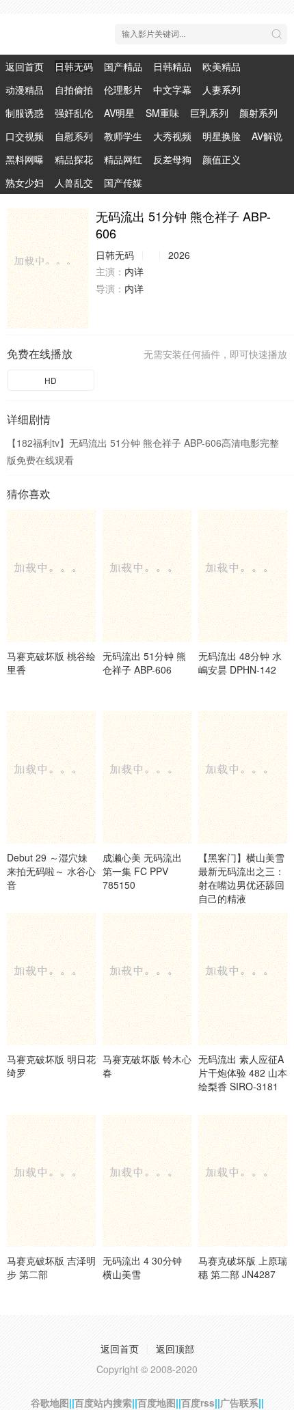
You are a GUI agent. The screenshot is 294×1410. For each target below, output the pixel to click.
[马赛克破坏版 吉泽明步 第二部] (51, 1180)
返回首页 (24, 66)
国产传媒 (123, 182)
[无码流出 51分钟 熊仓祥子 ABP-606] (48, 268)
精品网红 (123, 159)
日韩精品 (172, 66)
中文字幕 (172, 89)
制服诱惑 (24, 113)
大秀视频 (172, 136)
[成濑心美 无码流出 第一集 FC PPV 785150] (147, 777)
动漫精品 (24, 89)
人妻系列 (221, 89)
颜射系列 (258, 113)
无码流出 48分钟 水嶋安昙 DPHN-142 (240, 662)
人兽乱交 (74, 182)
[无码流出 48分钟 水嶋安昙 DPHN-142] (242, 575)
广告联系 (239, 1402)
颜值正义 (221, 159)
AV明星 (119, 113)
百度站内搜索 (103, 1402)
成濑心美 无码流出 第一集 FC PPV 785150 (142, 871)
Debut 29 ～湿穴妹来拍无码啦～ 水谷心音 (51, 871)
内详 (134, 271)
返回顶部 (175, 1348)
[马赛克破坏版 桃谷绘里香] (51, 575)
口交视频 (24, 136)
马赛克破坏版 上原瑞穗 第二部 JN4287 (242, 1267)
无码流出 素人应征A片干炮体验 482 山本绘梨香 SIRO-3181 (242, 1072)
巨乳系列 (209, 113)
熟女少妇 (24, 182)
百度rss (198, 1402)
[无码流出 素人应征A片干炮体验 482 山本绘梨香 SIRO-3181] (242, 978)
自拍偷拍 (74, 89)
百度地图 (156, 1402)
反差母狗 (172, 159)
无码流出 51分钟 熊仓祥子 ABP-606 (144, 662)
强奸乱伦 (74, 113)
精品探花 (74, 159)
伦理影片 (123, 89)
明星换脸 (221, 136)
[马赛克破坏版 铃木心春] (147, 978)
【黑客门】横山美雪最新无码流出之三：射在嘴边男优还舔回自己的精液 (241, 878)
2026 (179, 255)
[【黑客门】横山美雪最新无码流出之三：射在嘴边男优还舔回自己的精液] (242, 777)
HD (50, 380)
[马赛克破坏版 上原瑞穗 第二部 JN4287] (242, 1180)
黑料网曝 (24, 159)
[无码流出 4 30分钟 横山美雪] (147, 1180)
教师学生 (123, 136)
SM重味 (162, 113)
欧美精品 (221, 66)
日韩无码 (74, 66)
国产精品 (123, 66)
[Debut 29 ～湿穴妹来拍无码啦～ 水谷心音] (51, 777)
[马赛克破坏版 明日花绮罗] (51, 978)
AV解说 (267, 136)
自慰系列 (74, 136)
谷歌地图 (50, 1402)
